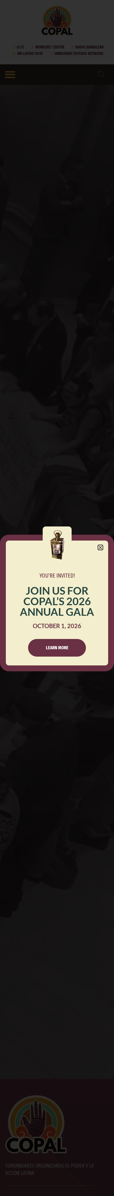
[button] (100, 547)
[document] (57, 598)
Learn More (57, 647)
